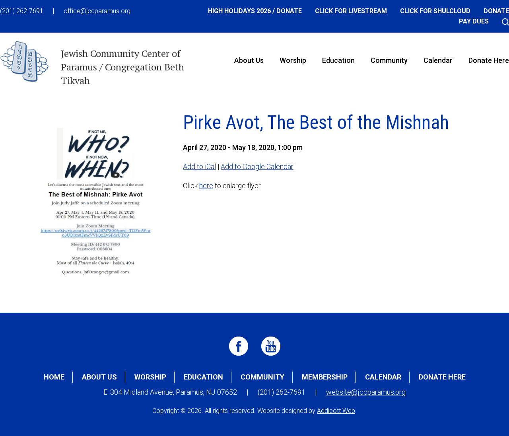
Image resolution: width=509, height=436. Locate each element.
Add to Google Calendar (257, 166)
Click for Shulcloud (435, 11)
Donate (496, 11)
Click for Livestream (351, 11)
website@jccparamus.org (366, 392)
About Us (249, 60)
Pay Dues (474, 21)
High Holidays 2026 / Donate (255, 11)
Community (389, 60)
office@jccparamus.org (97, 11)
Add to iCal (199, 166)
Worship (293, 60)
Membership (325, 377)
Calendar (438, 60)
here (206, 185)
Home (54, 377)
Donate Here (442, 377)
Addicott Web (336, 411)
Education (338, 60)
